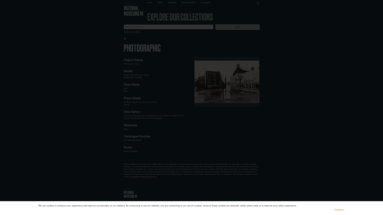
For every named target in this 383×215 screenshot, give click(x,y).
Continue (339, 210)
